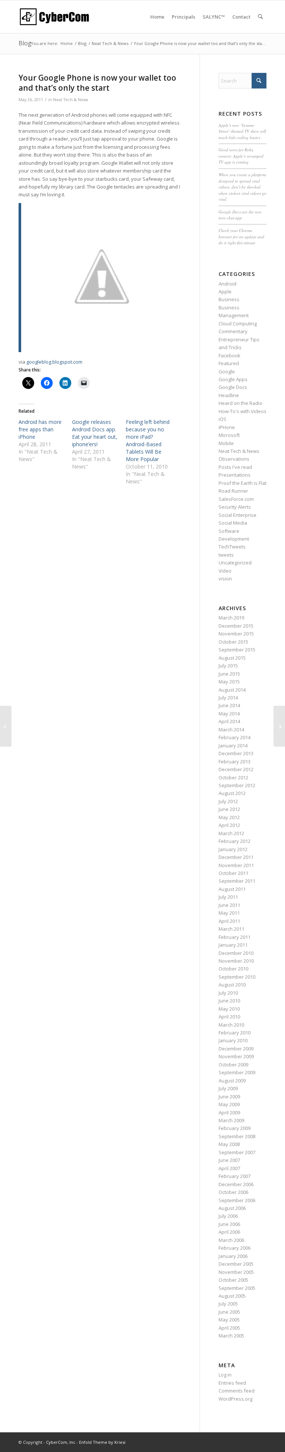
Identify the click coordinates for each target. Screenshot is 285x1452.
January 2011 (233, 944)
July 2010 (228, 992)
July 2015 (228, 665)
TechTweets (232, 546)
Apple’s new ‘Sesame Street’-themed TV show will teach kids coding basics (242, 131)
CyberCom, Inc (60, 1442)
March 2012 (231, 833)
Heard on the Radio (240, 403)
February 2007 (234, 1176)
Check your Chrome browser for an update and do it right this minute (241, 236)
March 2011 (231, 928)
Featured (229, 363)
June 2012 (229, 809)
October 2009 (233, 1064)
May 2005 (229, 1319)
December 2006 (236, 1184)
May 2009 (229, 1104)
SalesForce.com (236, 499)
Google (227, 371)
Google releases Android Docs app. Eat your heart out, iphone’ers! (94, 433)
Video (225, 570)
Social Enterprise (237, 515)
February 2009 (234, 1128)
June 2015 (229, 673)
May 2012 (229, 817)
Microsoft (229, 435)
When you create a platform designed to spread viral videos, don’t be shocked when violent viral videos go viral (242, 187)
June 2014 (229, 705)
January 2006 (233, 1256)
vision (225, 578)
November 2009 (236, 1056)
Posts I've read (235, 467)
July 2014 (228, 697)
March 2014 (231, 729)
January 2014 (233, 745)
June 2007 (229, 1160)
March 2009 (231, 1120)
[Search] (260, 16)
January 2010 (233, 1040)
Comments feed (237, 1390)
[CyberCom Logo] (54, 16)
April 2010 (229, 1016)
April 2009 (229, 1112)
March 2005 (231, 1335)
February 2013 (234, 761)
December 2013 (236, 753)
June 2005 (229, 1311)
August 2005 (232, 1295)
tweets (226, 554)
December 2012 (236, 769)
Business (229, 299)
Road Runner (233, 490)
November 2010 (236, 960)
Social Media (233, 522)
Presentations (234, 474)
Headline (229, 395)
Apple (225, 291)
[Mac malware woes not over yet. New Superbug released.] (6, 726)
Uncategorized (235, 562)
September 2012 (237, 785)
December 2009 (236, 1048)
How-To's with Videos (242, 411)
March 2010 (231, 1024)
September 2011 (237, 881)
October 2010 (233, 968)
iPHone (227, 427)
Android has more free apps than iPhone (40, 429)
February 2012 (234, 841)
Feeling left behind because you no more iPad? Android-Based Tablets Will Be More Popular (148, 440)
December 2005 (236, 1264)
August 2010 (232, 984)
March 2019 (231, 617)
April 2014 (229, 721)
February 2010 (234, 1032)
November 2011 (236, 865)
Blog (25, 43)
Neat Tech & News (70, 99)
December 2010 (236, 953)
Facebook (229, 355)
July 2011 (228, 897)
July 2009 (228, 1088)
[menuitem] (157, 16)
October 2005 (233, 1279)
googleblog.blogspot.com (54, 361)
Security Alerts (235, 506)
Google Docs (233, 387)
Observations (234, 458)
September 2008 (237, 1136)
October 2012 (233, 777)
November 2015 (236, 633)
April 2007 (229, 1168)
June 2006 (229, 1224)
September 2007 (237, 1152)
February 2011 (234, 937)
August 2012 (232, 793)
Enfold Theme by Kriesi (102, 1442)
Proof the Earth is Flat (242, 483)
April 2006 (229, 1232)
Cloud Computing (238, 323)
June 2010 (229, 1000)
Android (227, 283)
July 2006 (228, 1216)
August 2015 (232, 657)
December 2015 (236, 625)
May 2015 (229, 681)
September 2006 (237, 1200)
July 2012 (228, 801)
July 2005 (228, 1303)
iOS (222, 419)
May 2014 (229, 713)
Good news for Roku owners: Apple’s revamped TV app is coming (241, 156)
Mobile (226, 443)
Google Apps (233, 379)
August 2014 (232, 689)
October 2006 (233, 1192)
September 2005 (237, 1288)
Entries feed (232, 1382)
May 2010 (229, 1008)
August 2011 (232, 889)
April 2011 (229, 921)
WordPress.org (235, 1398)
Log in (225, 1374)
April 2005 (229, 1327)
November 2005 (236, 1272)
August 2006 (232, 1208)
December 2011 (236, 857)
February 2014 (234, 737)
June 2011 (229, 905)
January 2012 (233, 849)
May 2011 (229, 912)
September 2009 (237, 1072)
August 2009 (232, 1080)
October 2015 (233, 641)
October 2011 (233, 873)
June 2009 (229, 1096)
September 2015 (237, 649)
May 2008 (229, 1144)
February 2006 (234, 1248)
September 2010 (237, 976)
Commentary (233, 331)
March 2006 (231, 1240)
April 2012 (229, 825)
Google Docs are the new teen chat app (240, 215)
